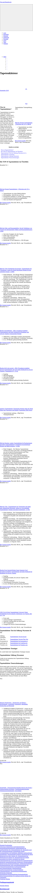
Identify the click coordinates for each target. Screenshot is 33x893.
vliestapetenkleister (13, 874)
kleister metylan (9, 853)
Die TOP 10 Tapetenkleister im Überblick (12, 151)
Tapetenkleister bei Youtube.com (19, 645)
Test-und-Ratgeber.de (5, 2)
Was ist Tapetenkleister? (7, 150)
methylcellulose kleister (19, 854)
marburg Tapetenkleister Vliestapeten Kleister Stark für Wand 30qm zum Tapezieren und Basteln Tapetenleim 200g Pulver (16, 409)
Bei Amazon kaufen (20, 140)
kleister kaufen (13, 851)
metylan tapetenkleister (25, 860)
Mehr (4, 56)
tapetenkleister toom (10, 870)
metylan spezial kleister (12, 860)
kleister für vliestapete (10, 850)
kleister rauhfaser (23, 853)
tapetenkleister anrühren (18, 863)
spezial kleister (8, 863)
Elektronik (6, 37)
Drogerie (5, 36)
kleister (9, 848)
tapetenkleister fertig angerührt (11, 865)
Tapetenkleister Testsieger (7, 154)
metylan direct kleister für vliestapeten (14, 856)
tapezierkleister (20, 871)
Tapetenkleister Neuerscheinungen (10, 157)
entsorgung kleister (5, 847)
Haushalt (5, 39)
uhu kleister (7, 873)
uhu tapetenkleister (6, 873)
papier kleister (17, 862)
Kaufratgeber (8, 845)
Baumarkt (6, 34)
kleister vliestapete (8, 854)
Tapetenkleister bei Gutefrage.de (18, 643)
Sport (4, 40)
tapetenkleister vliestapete (9, 871)
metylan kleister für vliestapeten (12, 857)
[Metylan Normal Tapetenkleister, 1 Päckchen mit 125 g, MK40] (24, 121)
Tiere (4, 42)
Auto (4, 33)
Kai (26, 103)
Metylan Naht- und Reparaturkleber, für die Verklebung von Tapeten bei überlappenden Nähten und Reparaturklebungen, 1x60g (16, 229)
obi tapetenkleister (8, 862)
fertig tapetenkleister (15, 847)
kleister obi (16, 853)
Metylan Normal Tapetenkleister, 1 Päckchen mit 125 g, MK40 (23, 123)
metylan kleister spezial (10, 859)
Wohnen (5, 43)
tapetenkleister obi (9, 868)
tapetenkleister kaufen (12, 866)
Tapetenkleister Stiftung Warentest (10, 156)
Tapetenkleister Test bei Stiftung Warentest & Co (13, 153)
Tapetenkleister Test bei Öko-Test (19, 639)
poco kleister (24, 862)
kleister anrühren (15, 848)
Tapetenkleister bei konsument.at (19, 641)
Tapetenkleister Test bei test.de (18, 636)
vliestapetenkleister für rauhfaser (11, 876)
